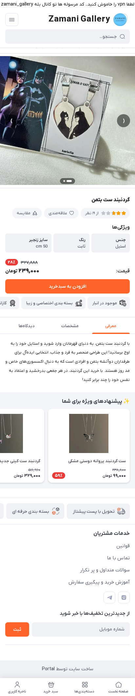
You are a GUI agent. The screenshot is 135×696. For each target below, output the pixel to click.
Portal (48, 669)
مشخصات (70, 326)
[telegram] (109, 597)
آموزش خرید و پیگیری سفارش (99, 582)
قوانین (123, 546)
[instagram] (124, 597)
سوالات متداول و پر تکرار (105, 570)
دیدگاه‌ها (27, 326)
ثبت (17, 630)
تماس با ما (118, 558)
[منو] (11, 19)
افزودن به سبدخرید (67, 286)
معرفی (110, 326)
